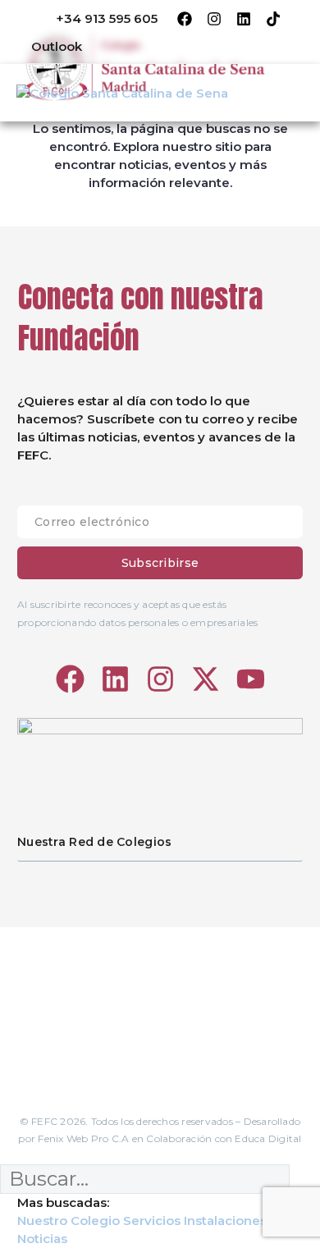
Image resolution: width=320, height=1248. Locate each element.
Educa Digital (268, 1138)
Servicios (152, 1220)
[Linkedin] (243, 19)
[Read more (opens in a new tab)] (95, 19)
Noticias (42, 1238)
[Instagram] (214, 19)
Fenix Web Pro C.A (83, 1138)
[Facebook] (184, 19)
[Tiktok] (273, 19)
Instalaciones (225, 1220)
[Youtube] (250, 679)
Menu (292, 92)
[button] (45, 46)
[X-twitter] (205, 679)
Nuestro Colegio (68, 1220)
